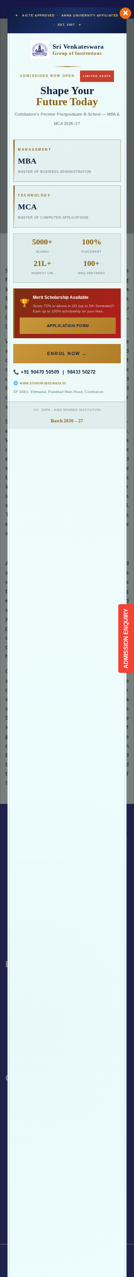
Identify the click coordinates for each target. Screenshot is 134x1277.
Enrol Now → (67, 353)
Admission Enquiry (126, 638)
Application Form (68, 326)
